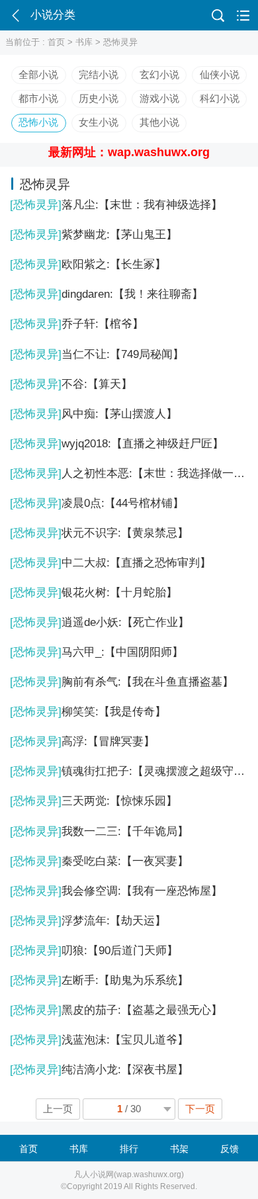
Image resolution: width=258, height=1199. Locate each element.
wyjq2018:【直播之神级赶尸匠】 (117, 443)
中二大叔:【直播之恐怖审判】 (110, 562)
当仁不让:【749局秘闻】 (97, 354)
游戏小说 (159, 98)
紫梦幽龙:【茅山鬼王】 (93, 234)
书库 (84, 42)
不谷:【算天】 (71, 384)
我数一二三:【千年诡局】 (99, 831)
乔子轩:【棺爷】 (77, 324)
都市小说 (38, 98)
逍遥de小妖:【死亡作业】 (99, 622)
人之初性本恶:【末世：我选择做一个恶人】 (129, 473)
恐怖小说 (38, 122)
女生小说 (98, 122)
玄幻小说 (159, 74)
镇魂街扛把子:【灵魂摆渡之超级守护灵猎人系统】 (129, 771)
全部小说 (38, 74)
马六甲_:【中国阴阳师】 (96, 652)
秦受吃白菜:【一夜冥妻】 (99, 861)
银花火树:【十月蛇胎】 (93, 592)
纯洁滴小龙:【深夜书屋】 (99, 1069)
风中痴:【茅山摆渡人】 (93, 414)
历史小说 (98, 98)
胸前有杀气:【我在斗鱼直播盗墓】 (122, 682)
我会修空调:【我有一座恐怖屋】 (116, 891)
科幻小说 (219, 98)
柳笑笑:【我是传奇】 (88, 711)
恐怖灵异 (120, 42)
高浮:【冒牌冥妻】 (82, 741)
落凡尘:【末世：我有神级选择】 (116, 205)
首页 (56, 42)
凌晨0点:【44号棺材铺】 (97, 503)
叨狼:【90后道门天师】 (94, 950)
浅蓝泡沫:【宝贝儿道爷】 (99, 1040)
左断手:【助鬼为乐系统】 (99, 980)
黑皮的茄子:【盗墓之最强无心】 (116, 1010)
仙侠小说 (219, 74)
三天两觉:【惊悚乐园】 (93, 801)
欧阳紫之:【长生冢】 (88, 264)
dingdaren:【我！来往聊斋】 (106, 294)
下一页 (200, 1108)
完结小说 (98, 74)
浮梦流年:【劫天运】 (88, 920)
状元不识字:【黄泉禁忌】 (99, 533)
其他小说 (159, 122)
